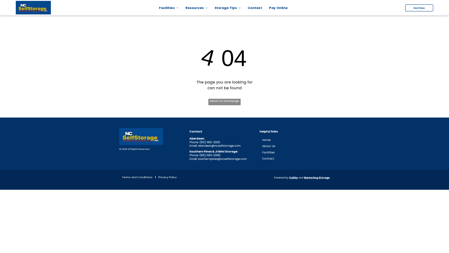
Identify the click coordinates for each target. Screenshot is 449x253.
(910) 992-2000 (209, 142)
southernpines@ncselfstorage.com (222, 159)
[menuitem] (170, 7)
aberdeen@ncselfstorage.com (219, 146)
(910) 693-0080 (209, 155)
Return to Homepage (224, 101)
